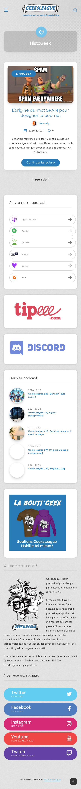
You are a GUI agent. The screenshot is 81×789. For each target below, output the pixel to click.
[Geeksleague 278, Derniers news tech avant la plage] (16, 432)
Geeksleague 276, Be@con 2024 (46, 468)
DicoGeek (23, 73)
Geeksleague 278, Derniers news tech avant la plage (50, 433)
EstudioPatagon (52, 779)
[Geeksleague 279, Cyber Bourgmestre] (16, 414)
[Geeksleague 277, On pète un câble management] (16, 451)
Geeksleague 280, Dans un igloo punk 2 (46, 395)
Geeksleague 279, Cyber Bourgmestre (42, 414)
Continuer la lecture (40, 162)
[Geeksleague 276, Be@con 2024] (16, 470)
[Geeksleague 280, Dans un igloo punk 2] (16, 395)
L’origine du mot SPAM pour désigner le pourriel (40, 113)
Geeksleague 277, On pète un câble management (48, 451)
